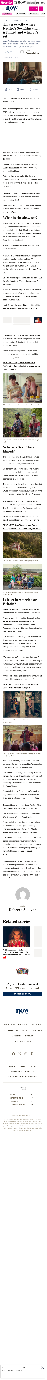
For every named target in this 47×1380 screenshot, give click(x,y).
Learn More (20, 1370)
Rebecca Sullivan (32, 53)
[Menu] (3, 8)
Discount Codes (23, 1041)
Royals (25, 1030)
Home (5, 20)
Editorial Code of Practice (22, 1077)
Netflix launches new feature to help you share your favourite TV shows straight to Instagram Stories (16, 952)
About (12, 1066)
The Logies (21, 14)
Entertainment (16, 20)
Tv (26, 20)
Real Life (37, 1030)
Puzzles (29, 1036)
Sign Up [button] (35, 8)
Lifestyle (17, 1036)
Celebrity (34, 14)
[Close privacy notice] (42, 1368)
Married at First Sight (15, 1025)
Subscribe (16, 1071)
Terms (33, 1066)
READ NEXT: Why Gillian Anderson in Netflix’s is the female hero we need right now (22, 366)
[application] (22, 73)
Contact (29, 1071)
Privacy (23, 1066)
